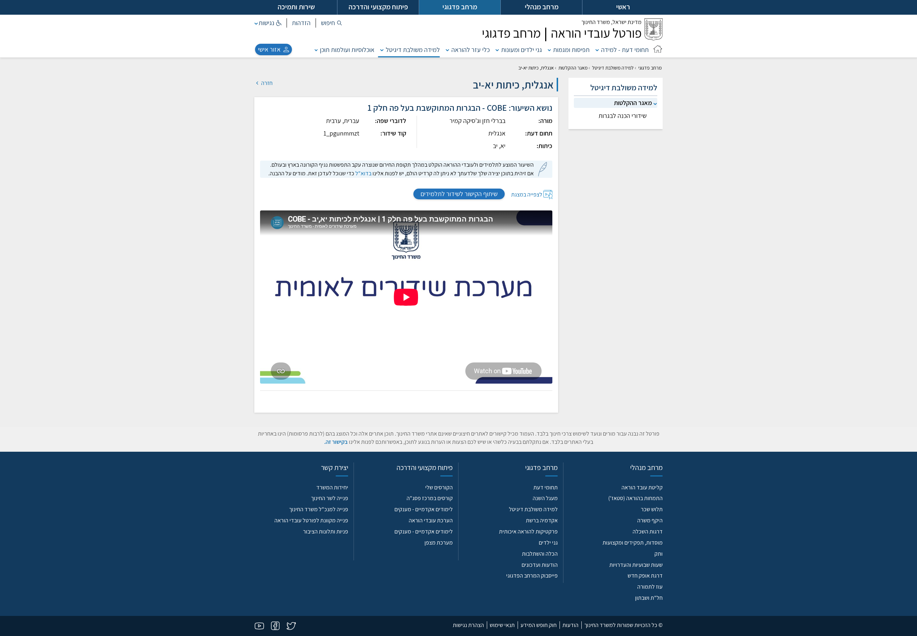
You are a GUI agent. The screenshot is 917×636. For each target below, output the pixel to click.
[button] (331, 23)
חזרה (266, 83)
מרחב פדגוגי (650, 68)
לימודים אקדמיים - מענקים (423, 509)
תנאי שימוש (502, 625)
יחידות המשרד (332, 487)
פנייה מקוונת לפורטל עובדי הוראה (311, 520)
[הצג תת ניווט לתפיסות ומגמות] (549, 49)
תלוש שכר (652, 509)
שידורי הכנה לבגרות (623, 115)
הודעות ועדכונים (540, 565)
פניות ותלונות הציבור (325, 531)
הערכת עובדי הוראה (431, 520)
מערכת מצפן (438, 542)
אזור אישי (269, 49)
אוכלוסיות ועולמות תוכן (347, 50)
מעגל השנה (545, 498)
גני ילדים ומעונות (521, 50)
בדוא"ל (363, 173)
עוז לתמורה (650, 586)
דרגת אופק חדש (645, 575)
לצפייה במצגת (526, 194)
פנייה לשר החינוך (329, 498)
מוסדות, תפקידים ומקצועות (632, 542)
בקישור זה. (336, 442)
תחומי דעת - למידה (625, 50)
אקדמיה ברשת (542, 520)
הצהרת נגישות (468, 625)
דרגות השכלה (648, 531)
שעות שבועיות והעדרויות (636, 565)
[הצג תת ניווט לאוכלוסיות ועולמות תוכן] (316, 49)
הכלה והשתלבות (540, 553)
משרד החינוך (611, 22)
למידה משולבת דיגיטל (413, 50)
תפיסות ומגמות (571, 50)
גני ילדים (548, 542)
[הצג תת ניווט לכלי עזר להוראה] (447, 49)
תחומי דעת (545, 487)
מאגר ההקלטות (572, 68)
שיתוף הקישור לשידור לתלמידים (459, 194)
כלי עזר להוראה (470, 50)
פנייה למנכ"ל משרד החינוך (318, 509)
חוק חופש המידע (538, 625)
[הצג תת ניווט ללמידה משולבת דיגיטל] (382, 49)
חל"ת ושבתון (649, 598)
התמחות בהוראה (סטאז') (635, 498)
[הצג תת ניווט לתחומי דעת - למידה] (597, 49)
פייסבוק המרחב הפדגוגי (532, 575)
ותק (658, 553)
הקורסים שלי (439, 487)
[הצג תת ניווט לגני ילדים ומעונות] (497, 49)
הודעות (570, 625)
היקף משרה (650, 520)
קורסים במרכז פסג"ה (430, 498)
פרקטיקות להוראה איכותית (528, 531)
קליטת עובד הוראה (642, 487)
